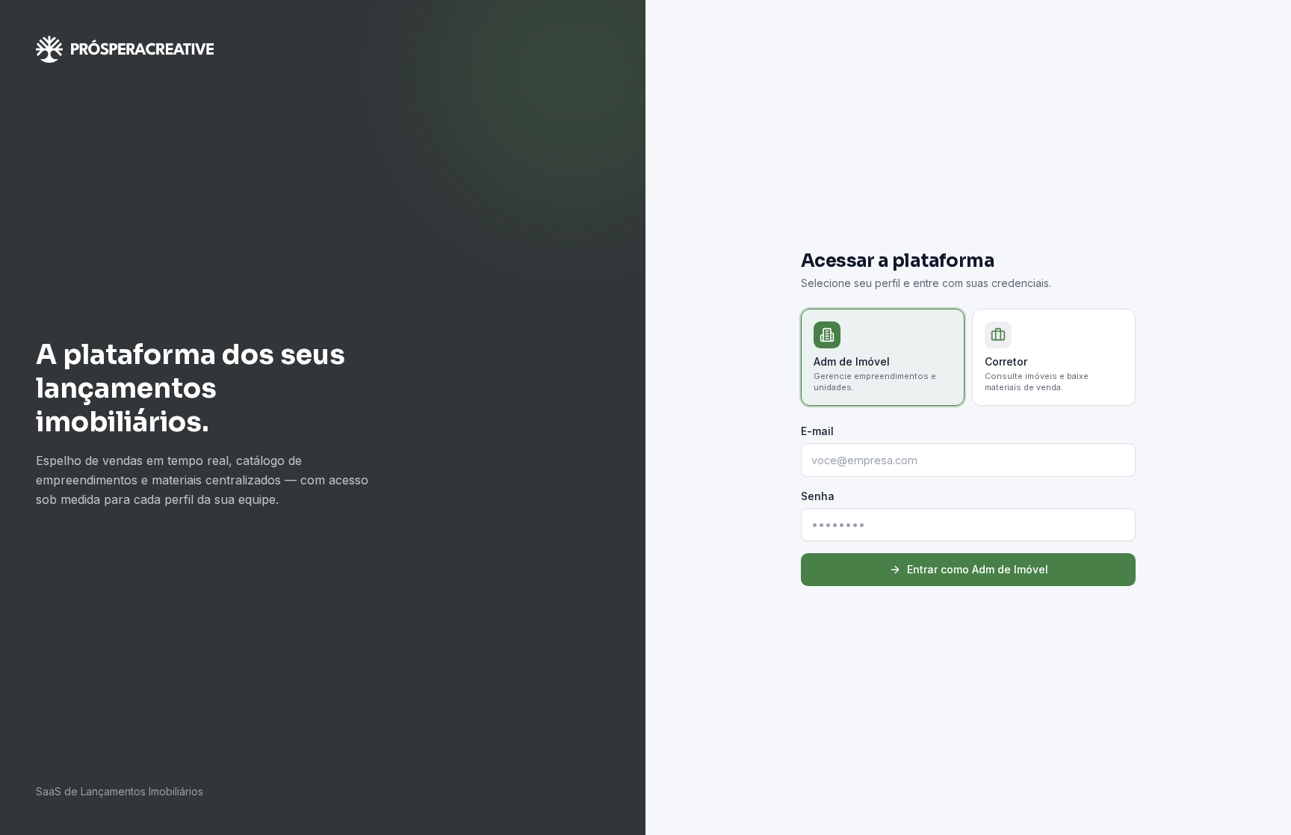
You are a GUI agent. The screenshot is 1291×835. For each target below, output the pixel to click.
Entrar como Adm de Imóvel (977, 569)
